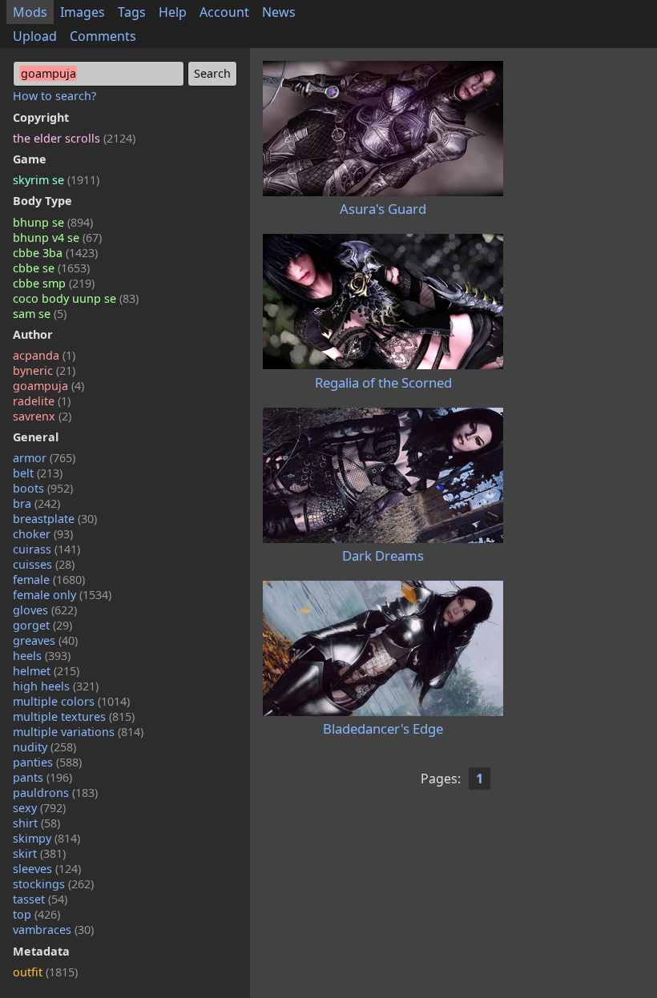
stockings (53, 883)
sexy (39, 807)
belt (37, 473)
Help (173, 12)
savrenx (42, 416)
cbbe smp (54, 283)
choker (43, 533)
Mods (30, 12)
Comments (103, 36)
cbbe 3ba (55, 252)
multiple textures (74, 716)
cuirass (46, 549)
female (49, 579)
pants (42, 777)
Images (82, 12)
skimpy (46, 838)
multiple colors (71, 701)
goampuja (48, 385)
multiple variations (78, 731)
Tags (132, 12)
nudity (44, 747)
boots (43, 488)
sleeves (47, 868)
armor (44, 457)
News (279, 12)
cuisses (44, 564)
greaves (45, 640)
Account (224, 12)
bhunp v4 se (57, 237)
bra (36, 503)
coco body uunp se (76, 298)
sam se (40, 313)
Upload (35, 36)
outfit (45, 972)
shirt (36, 823)
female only (62, 594)
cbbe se (51, 268)
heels (42, 655)
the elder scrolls (74, 138)
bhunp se (53, 222)
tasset (40, 899)
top (36, 914)
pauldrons (55, 792)
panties (47, 762)
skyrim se (56, 179)
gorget (42, 625)
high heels (56, 686)
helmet (46, 670)
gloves (45, 610)
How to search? (54, 95)
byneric (44, 370)
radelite (42, 400)
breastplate (55, 518)
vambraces (53, 929)
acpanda (44, 355)
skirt (39, 853)
